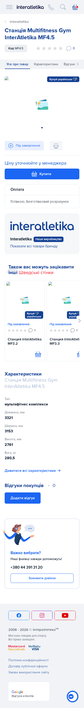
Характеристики (46, 64)
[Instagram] (42, 615)
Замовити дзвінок (42, 578)
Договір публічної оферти (28, 666)
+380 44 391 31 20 (26, 567)
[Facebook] (19, 615)
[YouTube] (65, 615)
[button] (80, 321)
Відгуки (71, 64)
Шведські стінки (36, 272)
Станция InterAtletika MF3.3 (67, 341)
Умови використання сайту (28, 672)
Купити (45, 174)
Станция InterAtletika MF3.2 (25, 341)
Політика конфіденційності (28, 660)
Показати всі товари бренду (34, 246)
